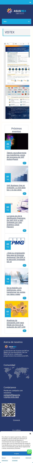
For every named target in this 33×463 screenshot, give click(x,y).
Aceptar (16, 453)
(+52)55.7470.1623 (11, 397)
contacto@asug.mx (12, 395)
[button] (30, 433)
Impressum (28, 457)
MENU (5, 21)
